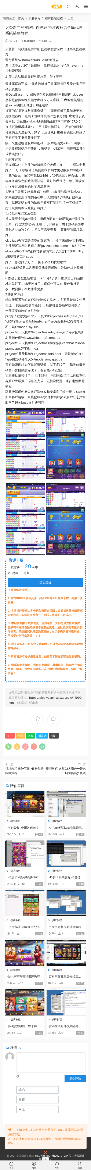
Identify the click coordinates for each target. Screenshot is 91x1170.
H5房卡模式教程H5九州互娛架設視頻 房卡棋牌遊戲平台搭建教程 (24, 927)
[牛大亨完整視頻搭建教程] (66, 903)
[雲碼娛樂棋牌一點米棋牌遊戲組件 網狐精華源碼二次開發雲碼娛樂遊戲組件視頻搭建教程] (24, 1002)
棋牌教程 (29, 41)
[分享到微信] (8, 746)
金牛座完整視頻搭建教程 (23, 976)
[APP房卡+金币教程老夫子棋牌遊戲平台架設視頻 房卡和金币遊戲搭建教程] (24, 804)
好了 (53, 76)
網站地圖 (40, 1155)
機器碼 (16, 116)
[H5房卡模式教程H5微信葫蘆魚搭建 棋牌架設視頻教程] (66, 853)
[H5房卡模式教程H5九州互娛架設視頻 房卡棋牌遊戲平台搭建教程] (24, 903)
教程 (50, 49)
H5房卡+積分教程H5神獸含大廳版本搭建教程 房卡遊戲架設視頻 (24, 877)
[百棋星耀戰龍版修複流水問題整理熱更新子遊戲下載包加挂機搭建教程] (66, 953)
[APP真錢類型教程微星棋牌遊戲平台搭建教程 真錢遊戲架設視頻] (66, 804)
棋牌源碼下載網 (9, 6)
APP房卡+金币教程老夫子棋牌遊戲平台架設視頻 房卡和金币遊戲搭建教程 (24, 828)
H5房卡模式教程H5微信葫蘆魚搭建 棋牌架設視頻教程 (66, 877)
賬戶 (79, 84)
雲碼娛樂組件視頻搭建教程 (65, 1026)
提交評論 (75, 1078)
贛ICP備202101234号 (58, 1155)
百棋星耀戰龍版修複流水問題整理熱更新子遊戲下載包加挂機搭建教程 (65, 977)
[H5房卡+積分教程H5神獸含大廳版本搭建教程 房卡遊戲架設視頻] (24, 853)
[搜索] (69, 6)
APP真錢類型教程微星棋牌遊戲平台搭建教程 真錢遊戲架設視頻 (65, 828)
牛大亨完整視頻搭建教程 (65, 927)
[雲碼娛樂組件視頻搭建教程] (66, 1002)
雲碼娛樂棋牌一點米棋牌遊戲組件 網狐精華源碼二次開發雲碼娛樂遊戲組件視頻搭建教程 (24, 1026)
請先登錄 (45, 582)
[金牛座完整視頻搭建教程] (24, 953)
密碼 (20, 735)
